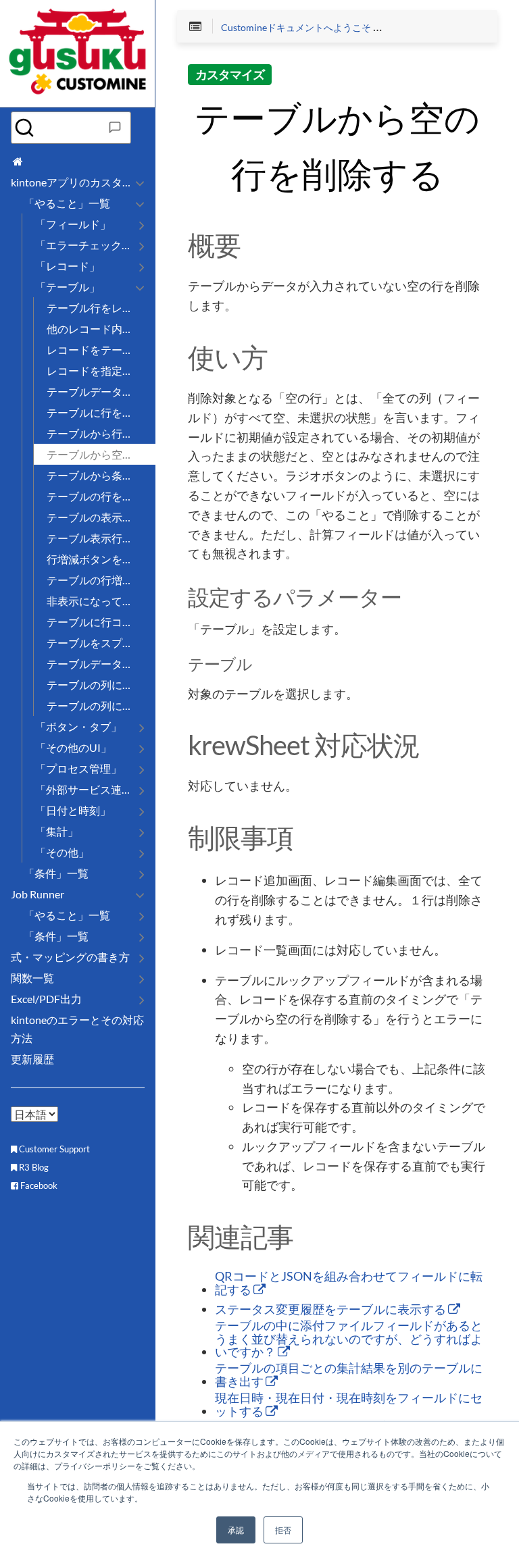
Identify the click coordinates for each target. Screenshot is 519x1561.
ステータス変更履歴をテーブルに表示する (331, 1309)
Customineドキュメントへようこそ (296, 27)
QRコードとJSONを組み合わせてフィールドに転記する (349, 1283)
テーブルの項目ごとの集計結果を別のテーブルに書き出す (349, 1375)
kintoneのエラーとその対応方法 (77, 1028)
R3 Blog (33, 1167)
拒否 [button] (283, 1529)
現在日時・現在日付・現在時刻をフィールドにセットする (349, 1404)
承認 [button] (236, 1529)
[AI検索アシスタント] (114, 127)
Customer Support (53, 1149)
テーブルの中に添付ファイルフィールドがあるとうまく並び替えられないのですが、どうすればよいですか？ (349, 1339)
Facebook (37, 1185)
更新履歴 (32, 1058)
